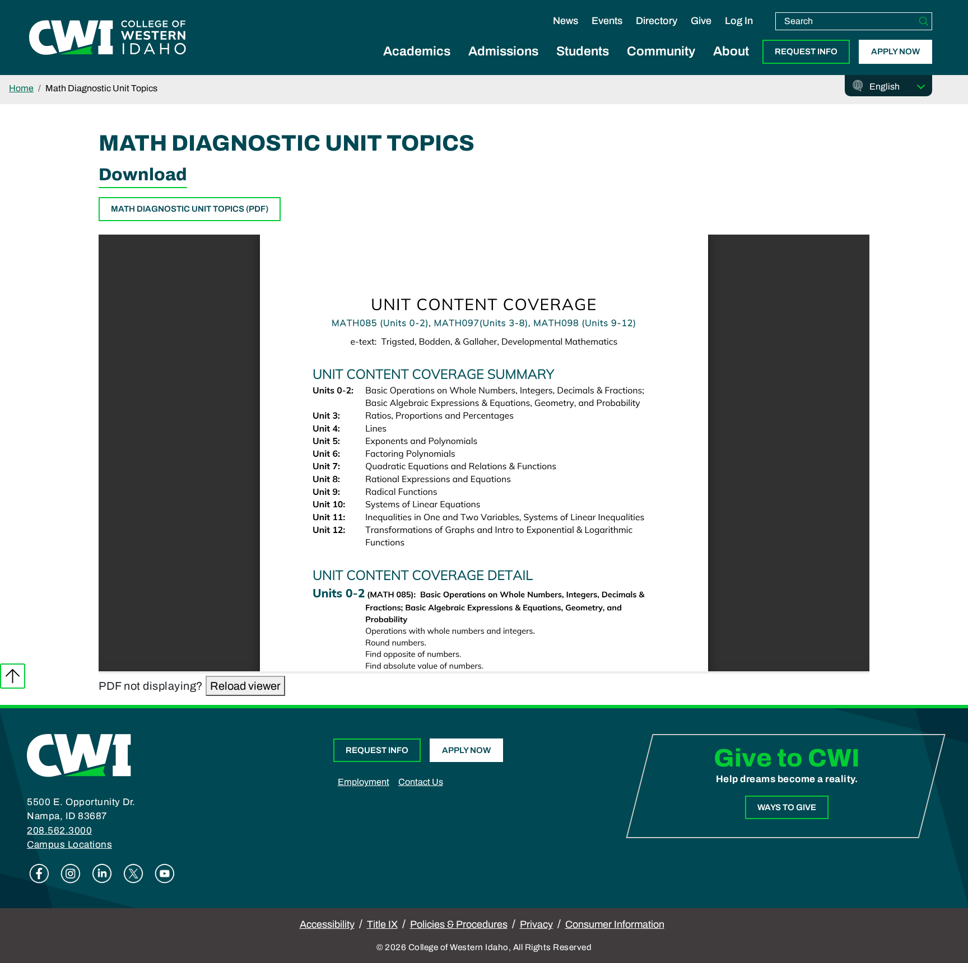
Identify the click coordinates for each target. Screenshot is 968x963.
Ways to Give (786, 807)
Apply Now (895, 51)
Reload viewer (245, 686)
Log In (739, 20)
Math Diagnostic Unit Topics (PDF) (189, 208)
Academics (416, 51)
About (731, 51)
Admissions (503, 51)
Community (661, 51)
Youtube (164, 873)
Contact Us (420, 782)
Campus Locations (69, 844)
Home (21, 88)
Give (701, 20)
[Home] (79, 755)
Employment (363, 782)
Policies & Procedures (459, 924)
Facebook (39, 873)
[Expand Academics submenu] (416, 64)
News (565, 20)
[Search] (924, 21)
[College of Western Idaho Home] (107, 37)
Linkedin (102, 873)
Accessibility (327, 924)
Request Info (806, 51)
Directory (656, 20)
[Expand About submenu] (731, 64)
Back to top (12, 676)
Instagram (70, 873)
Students (582, 51)
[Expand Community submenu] (661, 64)
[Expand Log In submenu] (739, 32)
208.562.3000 (59, 830)
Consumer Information (614, 924)
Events (607, 20)
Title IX (382, 924)
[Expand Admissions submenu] (503, 64)
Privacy (536, 924)
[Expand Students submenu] (582, 64)
